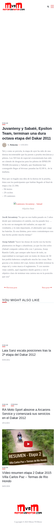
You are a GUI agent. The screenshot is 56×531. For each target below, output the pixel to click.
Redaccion (14, 145)
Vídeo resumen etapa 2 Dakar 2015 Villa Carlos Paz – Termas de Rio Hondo (26, 477)
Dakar (5, 123)
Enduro (14, 404)
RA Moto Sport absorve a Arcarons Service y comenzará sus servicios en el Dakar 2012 (26, 414)
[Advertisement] (28, 42)
